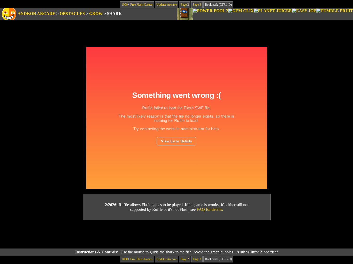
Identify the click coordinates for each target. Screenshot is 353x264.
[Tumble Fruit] (334, 14)
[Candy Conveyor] (185, 14)
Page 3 (197, 4)
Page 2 (185, 4)
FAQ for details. (210, 209)
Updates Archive (166, 4)
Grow (96, 13)
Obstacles (72, 13)
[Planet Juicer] (273, 14)
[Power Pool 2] (210, 14)
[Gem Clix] (241, 14)
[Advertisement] (176, 234)
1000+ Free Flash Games (136, 4)
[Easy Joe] (304, 14)
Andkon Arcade (36, 13)
